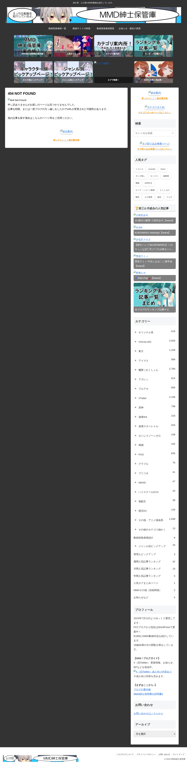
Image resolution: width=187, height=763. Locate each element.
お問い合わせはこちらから (148, 713)
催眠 (137, 183)
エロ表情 (148, 197)
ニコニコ (139, 169)
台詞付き (148, 183)
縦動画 (166, 176)
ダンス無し (140, 176)
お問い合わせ (164, 754)
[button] (173, 133)
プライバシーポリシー (146, 754)
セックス (154, 176)
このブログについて (125, 754)
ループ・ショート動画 (145, 190)
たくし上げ (164, 190)
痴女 (159, 197)
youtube (151, 169)
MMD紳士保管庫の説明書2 (148, 694)
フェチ (169, 197)
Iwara (163, 169)
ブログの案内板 (142, 689)
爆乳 (137, 197)
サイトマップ (178, 754)
